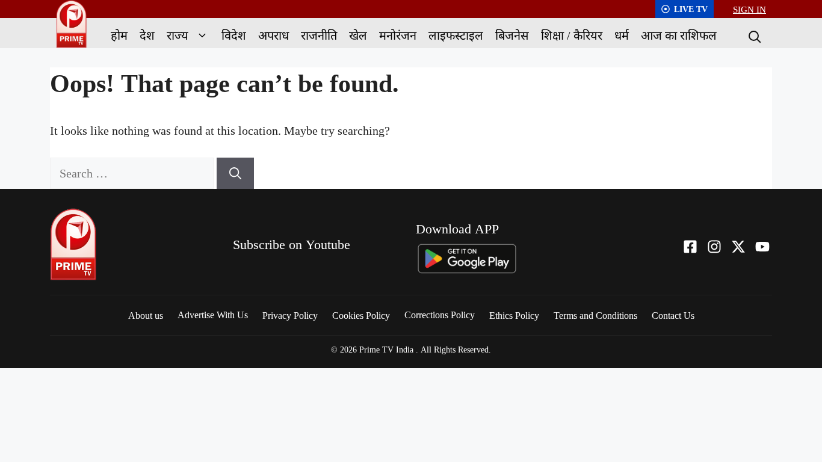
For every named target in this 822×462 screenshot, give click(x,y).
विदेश (233, 35)
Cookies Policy (361, 315)
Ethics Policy (514, 315)
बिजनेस (512, 35)
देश (147, 35)
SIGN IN (749, 9)
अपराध (273, 35)
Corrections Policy (439, 314)
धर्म (621, 35)
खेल (358, 35)
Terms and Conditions (595, 315)
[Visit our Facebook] (690, 246)
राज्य (177, 35)
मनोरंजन (397, 35)
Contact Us (673, 315)
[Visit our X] (738, 246)
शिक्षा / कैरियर (571, 35)
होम (119, 35)
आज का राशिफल (679, 35)
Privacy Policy (290, 315)
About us (145, 315)
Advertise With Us (213, 314)
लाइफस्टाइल (455, 35)
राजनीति (319, 35)
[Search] (753, 35)
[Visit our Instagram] (714, 246)
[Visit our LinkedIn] (762, 246)
